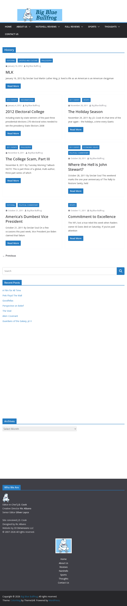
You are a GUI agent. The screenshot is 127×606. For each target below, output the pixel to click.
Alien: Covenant (10, 315)
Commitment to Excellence (92, 216)
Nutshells (63, 570)
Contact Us (11, 34)
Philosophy (47, 60)
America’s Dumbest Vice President (27, 219)
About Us (22, 26)
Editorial (11, 60)
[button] (29, 27)
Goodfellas (7, 300)
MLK (9, 72)
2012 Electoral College (25, 111)
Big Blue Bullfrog (33, 66)
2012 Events (12, 100)
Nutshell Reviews (46, 26)
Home (8, 26)
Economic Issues (90, 147)
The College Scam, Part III (28, 158)
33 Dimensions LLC (24, 528)
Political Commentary (78, 153)
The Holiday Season (85, 111)
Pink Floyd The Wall (12, 295)
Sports (92, 26)
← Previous (9, 255)
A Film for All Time (11, 290)
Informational (27, 100)
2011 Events (74, 100)
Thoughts (111, 26)
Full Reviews (72, 26)
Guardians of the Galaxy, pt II (17, 321)
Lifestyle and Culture (28, 60)
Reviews (63, 566)
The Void (6, 310)
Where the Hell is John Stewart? (87, 167)
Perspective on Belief (13, 305)
